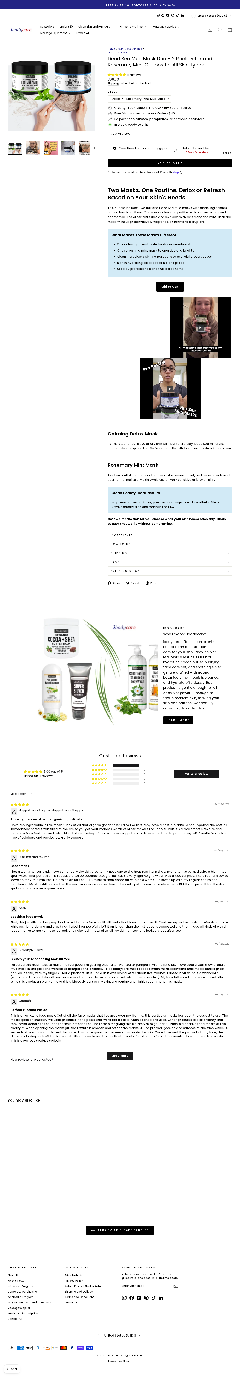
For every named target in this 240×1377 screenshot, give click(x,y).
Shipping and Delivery (79, 1291)
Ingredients (122, 535)
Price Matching (75, 1275)
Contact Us (15, 1319)
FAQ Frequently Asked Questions (29, 1302)
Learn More (178, 720)
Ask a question (125, 570)
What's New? (16, 1281)
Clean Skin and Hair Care (94, 26)
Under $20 (66, 26)
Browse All (82, 33)
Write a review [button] (196, 774)
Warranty (71, 1302)
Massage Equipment (54, 33)
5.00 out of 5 (53, 771)
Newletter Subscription (23, 1313)
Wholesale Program (21, 1297)
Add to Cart (169, 286)
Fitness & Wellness (132, 26)
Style (112, 91)
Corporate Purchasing (22, 1291)
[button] (117, 75)
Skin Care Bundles (130, 49)
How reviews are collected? (31, 1059)
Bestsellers (47, 26)
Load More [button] (120, 1056)
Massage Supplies (165, 26)
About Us (14, 1275)
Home (112, 49)
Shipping (113, 83)
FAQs (115, 562)
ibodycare (118, 52)
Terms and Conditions (79, 1297)
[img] (19, 804)
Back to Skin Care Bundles (122, 1230)
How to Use (122, 544)
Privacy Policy (74, 1281)
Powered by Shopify (120, 1361)
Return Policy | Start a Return (84, 1286)
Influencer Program (20, 1286)
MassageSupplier (19, 1308)
